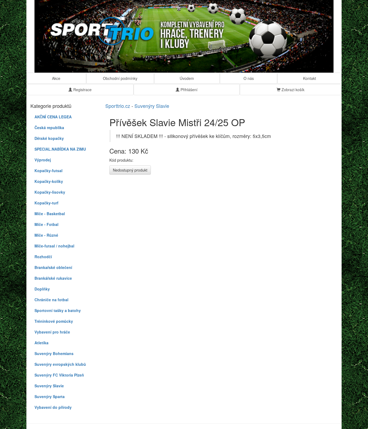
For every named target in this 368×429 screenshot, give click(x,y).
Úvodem (187, 78)
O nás (249, 78)
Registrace (82, 89)
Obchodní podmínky (120, 78)
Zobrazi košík (292, 89)
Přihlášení (188, 89)
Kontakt (309, 78)
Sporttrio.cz (117, 105)
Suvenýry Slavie (151, 105)
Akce (56, 78)
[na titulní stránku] (184, 36)
